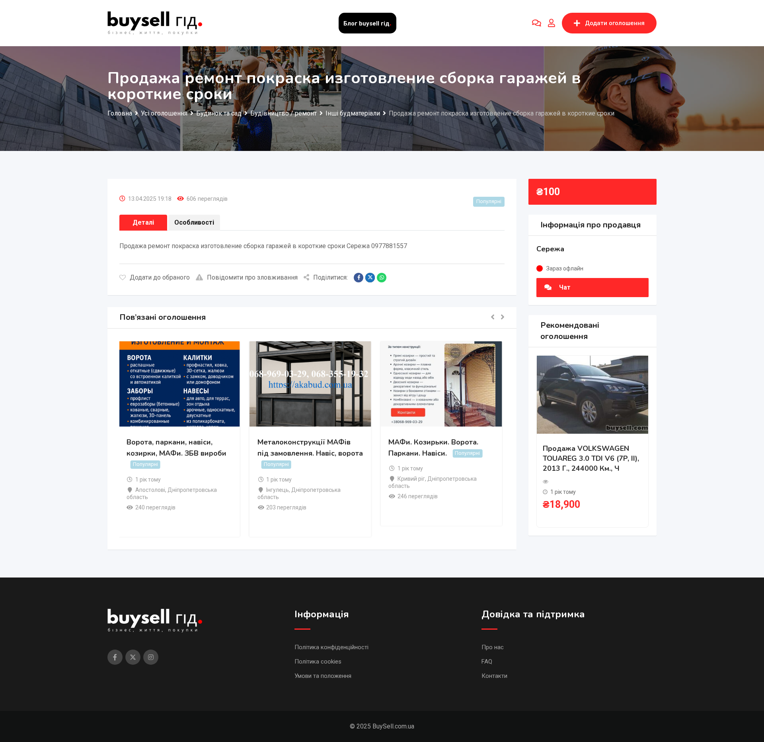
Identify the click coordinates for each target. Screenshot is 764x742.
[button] (493, 317)
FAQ (486, 661)
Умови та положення (322, 675)
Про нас (492, 647)
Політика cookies (317, 661)
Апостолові (152, 490)
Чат (564, 287)
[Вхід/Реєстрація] (551, 23)
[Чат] (536, 23)
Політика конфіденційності (331, 647)
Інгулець (279, 490)
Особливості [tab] (194, 222)
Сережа (550, 249)
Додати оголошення (615, 23)
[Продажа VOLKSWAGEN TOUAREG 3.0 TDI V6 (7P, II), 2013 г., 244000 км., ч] (592, 394)
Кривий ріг (413, 479)
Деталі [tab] (143, 222)
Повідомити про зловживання (252, 277)
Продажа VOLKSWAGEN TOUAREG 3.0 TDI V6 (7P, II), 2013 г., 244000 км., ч (591, 458)
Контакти (494, 675)
